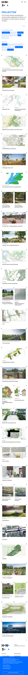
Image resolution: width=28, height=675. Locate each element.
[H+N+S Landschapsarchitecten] (5, 647)
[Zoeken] (22, 2)
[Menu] (25, 2)
